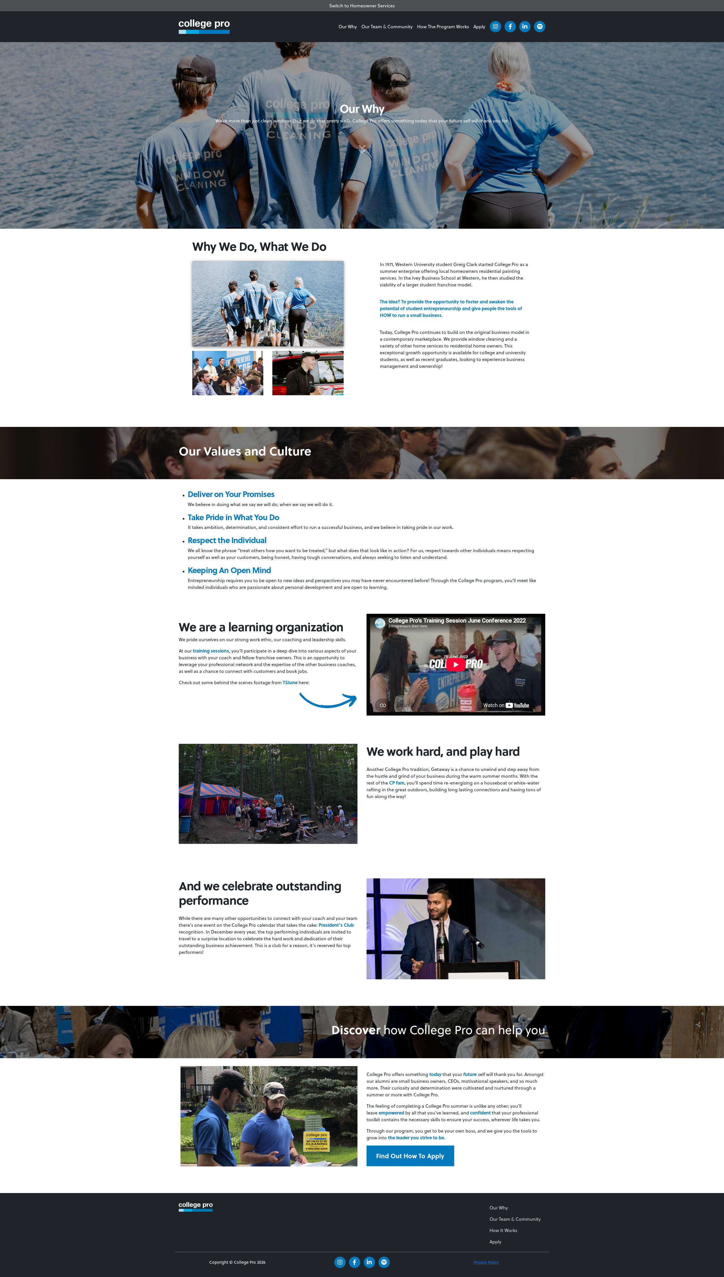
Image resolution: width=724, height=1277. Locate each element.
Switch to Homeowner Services (362, 6)
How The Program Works (443, 26)
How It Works (503, 1230)
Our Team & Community (387, 26)
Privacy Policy (486, 1262)
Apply (479, 26)
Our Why (348, 26)
